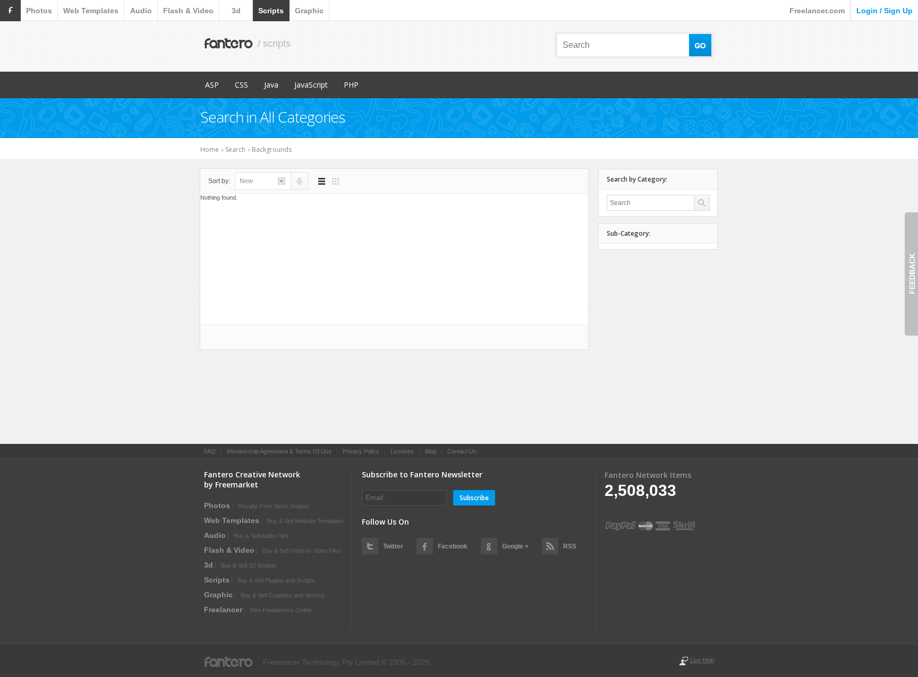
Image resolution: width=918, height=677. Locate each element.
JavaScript (311, 85)
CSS (241, 85)
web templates (90, 10)
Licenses (402, 451)
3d (236, 10)
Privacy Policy (361, 451)
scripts (271, 10)
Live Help (702, 660)
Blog (430, 451)
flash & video (188, 10)
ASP (212, 85)
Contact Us (462, 451)
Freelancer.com (817, 10)
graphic (309, 10)
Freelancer (223, 609)
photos (39, 10)
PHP (351, 85)
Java (271, 85)
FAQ (210, 451)
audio (141, 10)
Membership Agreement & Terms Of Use (279, 451)
